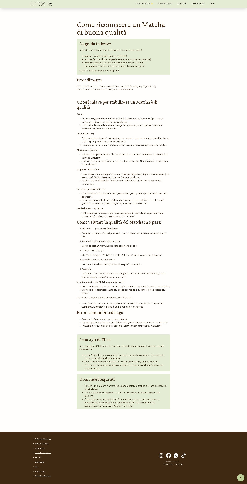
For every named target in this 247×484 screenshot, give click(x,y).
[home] (41, 4)
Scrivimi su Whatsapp (43, 439)
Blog (212, 4)
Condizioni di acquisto (43, 476)
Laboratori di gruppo (43, 453)
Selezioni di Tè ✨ (144, 4)
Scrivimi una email (42, 443)
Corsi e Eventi (165, 4)
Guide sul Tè (198, 4)
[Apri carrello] (240, 477)
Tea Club (181, 4)
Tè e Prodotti (39, 462)
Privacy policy (40, 471)
